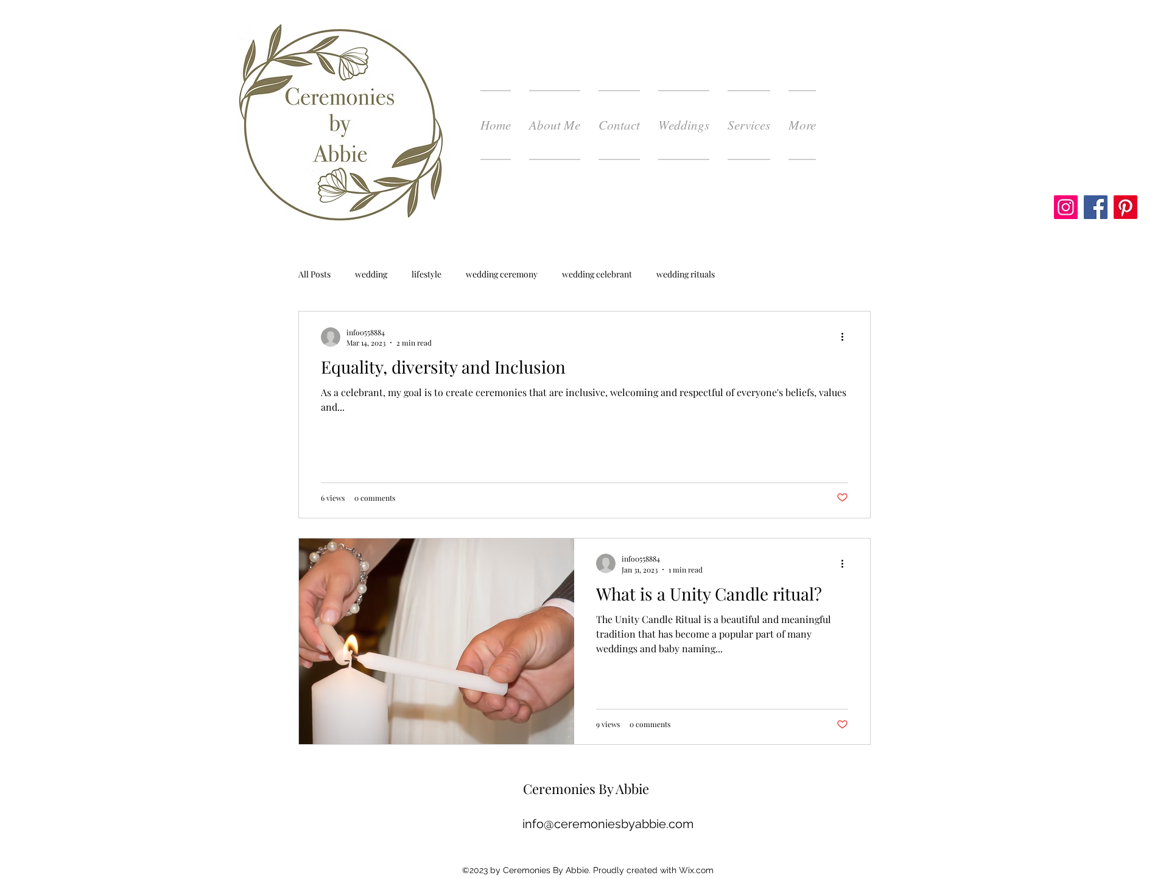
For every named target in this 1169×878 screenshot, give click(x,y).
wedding (371, 274)
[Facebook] (1096, 207)
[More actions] (846, 337)
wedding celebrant (597, 274)
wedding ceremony (502, 274)
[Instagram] (1066, 207)
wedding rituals (685, 274)
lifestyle (426, 274)
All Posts (314, 274)
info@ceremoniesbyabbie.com (607, 824)
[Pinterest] (1125, 207)
